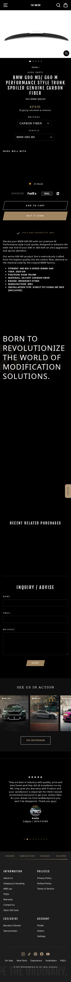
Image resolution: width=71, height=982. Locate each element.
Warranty (8, 899)
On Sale (9, 960)
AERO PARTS (35, 72)
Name (6, 596)
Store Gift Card (11, 910)
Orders (40, 931)
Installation (51, 960)
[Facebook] (41, 954)
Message (9, 629)
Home (35, 67)
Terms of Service (45, 889)
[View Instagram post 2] (44, 713)
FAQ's (6, 894)
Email (7, 613)
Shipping (23, 110)
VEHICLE (34, 130)
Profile (40, 925)
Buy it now (35, 216)
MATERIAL (34, 117)
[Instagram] (23, 954)
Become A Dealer (12, 925)
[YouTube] (48, 954)
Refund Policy (44, 883)
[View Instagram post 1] (14, 713)
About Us (8, 878)
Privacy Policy (44, 878)
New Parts (22, 960)
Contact (68, 491)
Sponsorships (10, 931)
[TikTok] (29, 954)
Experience (36, 960)
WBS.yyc (7, 889)
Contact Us (9, 905)
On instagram (35, 740)
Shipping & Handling (14, 883)
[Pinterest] (35, 954)
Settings (41, 936)
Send (35, 663)
